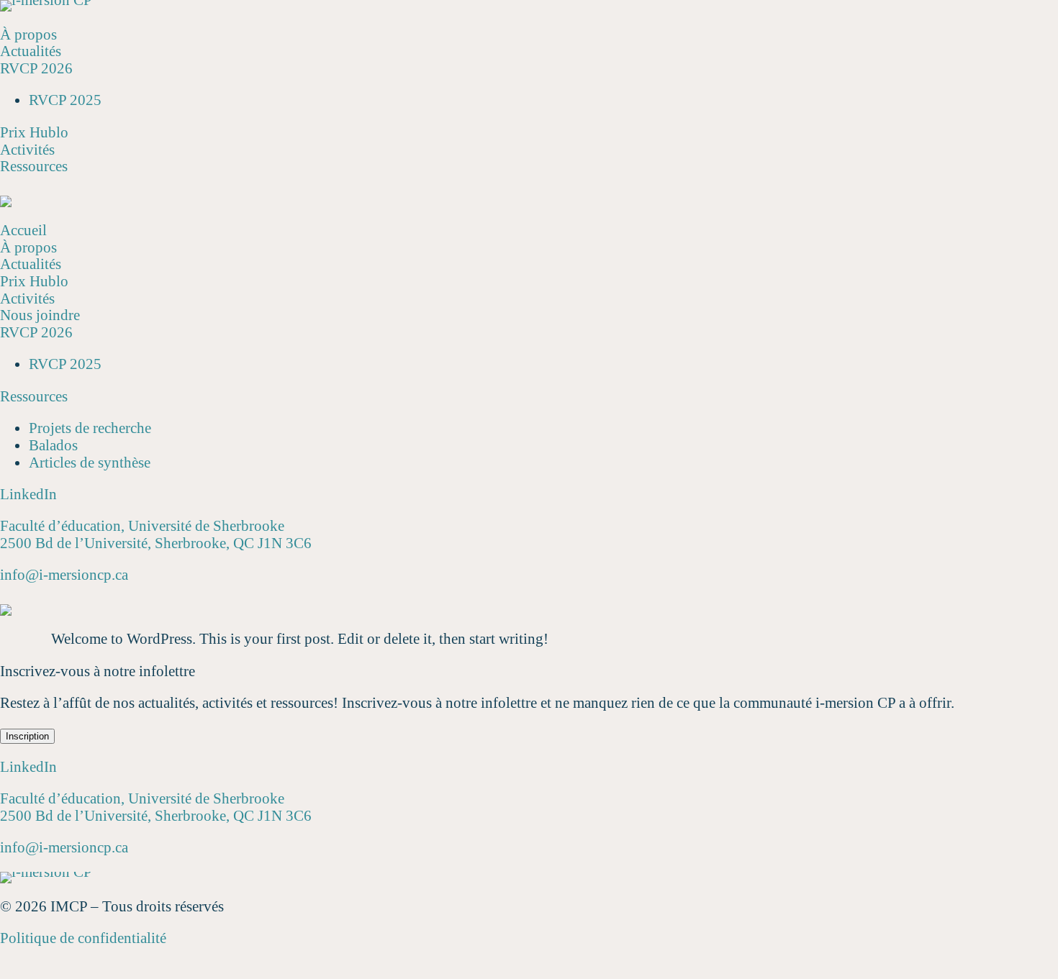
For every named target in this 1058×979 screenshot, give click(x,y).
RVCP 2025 (65, 100)
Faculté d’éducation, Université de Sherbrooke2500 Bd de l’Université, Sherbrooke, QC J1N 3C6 (156, 534)
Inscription (27, 736)
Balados (53, 445)
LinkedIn (28, 494)
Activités (27, 150)
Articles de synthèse (89, 462)
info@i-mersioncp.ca (64, 575)
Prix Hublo (34, 132)
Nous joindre (40, 315)
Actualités (30, 51)
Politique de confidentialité (83, 938)
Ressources (34, 166)
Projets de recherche (90, 428)
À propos (28, 34)
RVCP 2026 (36, 68)
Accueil (23, 230)
